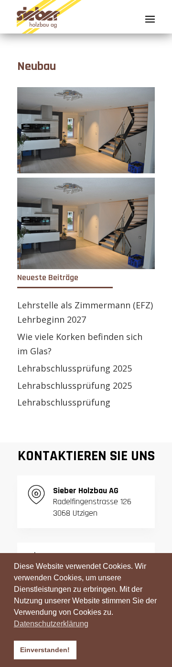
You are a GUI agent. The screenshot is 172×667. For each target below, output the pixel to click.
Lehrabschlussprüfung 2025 (74, 368)
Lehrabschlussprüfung (63, 402)
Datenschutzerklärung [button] (51, 624)
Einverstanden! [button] (45, 650)
